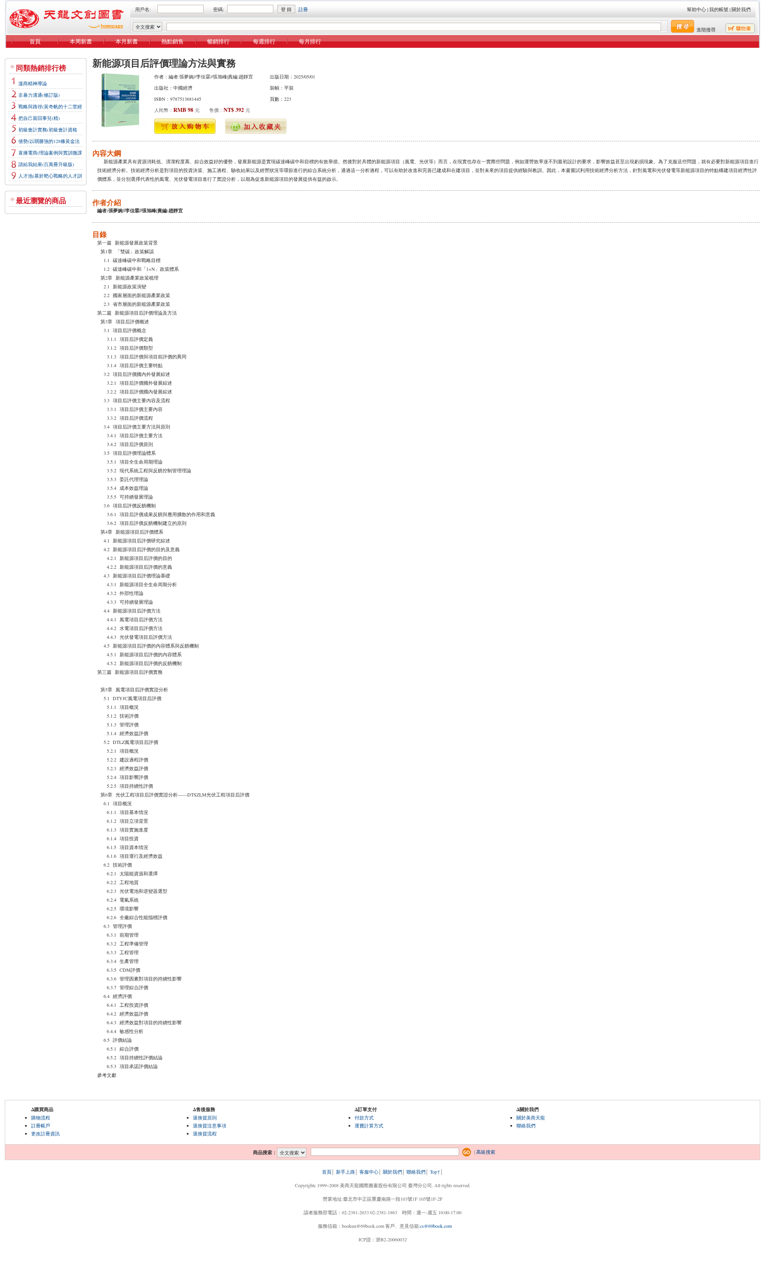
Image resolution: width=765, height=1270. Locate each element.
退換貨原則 (205, 1117)
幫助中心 (696, 9)
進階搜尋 (706, 29)
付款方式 (364, 1117)
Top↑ (435, 1171)
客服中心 (369, 1171)
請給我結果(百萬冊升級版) (46, 164)
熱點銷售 (172, 41)
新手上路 (345, 1171)
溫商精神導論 (32, 83)
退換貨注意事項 (209, 1125)
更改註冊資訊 (45, 1133)
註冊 (303, 9)
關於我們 (741, 9)
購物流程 (40, 1117)
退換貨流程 (205, 1133)
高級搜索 (485, 1152)
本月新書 (127, 41)
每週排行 (264, 41)
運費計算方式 (369, 1125)
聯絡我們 (526, 1125)
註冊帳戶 (40, 1125)
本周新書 (81, 41)
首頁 (35, 41)
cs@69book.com (436, 1226)
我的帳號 (718, 9)
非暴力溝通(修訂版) (39, 95)
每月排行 (310, 41)
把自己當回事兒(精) (39, 118)
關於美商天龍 (530, 1117)
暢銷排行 (218, 41)
